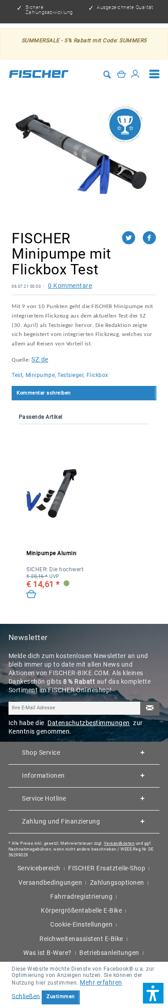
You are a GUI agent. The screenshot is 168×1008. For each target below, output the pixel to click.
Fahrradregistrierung (81, 896)
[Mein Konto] (135, 74)
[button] (153, 993)
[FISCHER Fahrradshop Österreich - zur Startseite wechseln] (39, 74)
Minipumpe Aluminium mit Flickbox (51, 553)
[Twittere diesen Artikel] (132, 238)
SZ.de (39, 359)
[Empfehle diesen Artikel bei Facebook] (149, 238)
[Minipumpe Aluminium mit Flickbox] (31, 594)
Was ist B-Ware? (47, 952)
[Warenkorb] (121, 74)
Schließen (26, 995)
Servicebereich (38, 868)
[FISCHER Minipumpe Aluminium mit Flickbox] (51, 493)
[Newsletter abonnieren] (149, 709)
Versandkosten (119, 843)
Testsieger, (71, 375)
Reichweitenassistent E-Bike (81, 938)
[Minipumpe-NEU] (84, 154)
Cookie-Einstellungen (81, 924)
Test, (18, 375)
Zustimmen (61, 996)
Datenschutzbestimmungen (88, 722)
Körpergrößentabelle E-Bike (81, 910)
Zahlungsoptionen (117, 882)
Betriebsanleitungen (109, 952)
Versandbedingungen (50, 882)
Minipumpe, (41, 375)
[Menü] (154, 74)
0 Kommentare (70, 285)
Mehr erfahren (101, 982)
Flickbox (97, 375)
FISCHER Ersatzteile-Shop (106, 868)
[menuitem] (154, 74)
